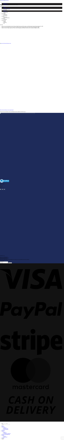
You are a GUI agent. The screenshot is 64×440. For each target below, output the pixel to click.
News (3, 6)
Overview (4, 3)
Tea (4, 23)
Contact (3, 12)
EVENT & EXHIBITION (6, 434)
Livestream (5, 19)
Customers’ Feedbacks (7, 433)
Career (3, 435)
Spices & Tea (4, 20)
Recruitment (5, 15)
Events (4, 10)
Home (3, 1)
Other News (3, 13)
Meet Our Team (5, 428)
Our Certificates (5, 429)
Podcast (3, 16)
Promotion (4, 7)
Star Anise (5, 22)
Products (1, 186)
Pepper (4, 21)
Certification (5, 14)
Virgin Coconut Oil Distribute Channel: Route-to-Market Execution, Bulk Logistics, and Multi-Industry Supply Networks (20, 26)
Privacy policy (2, 187)
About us (3, 2)
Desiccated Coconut (6, 9)
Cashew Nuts (5, 12)
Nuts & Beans (4, 11)
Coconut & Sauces (5, 8)
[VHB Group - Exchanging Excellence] (4, 0)
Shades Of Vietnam (6, 17)
